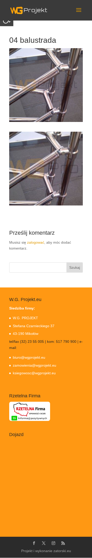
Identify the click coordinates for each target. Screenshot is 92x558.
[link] (28, 10)
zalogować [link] (35, 242)
